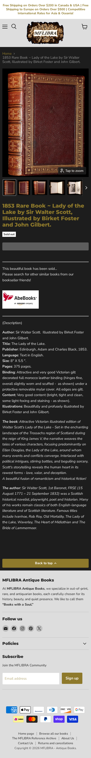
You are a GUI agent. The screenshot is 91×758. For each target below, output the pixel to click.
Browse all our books (53, 734)
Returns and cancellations (55, 743)
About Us (67, 738)
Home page (26, 734)
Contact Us (25, 743)
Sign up (72, 678)
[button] (9, 187)
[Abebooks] (20, 311)
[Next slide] (86, 187)
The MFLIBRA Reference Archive (34, 738)
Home (7, 54)
